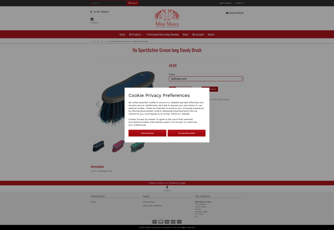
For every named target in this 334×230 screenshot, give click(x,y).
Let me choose (147, 133)
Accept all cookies (186, 133)
